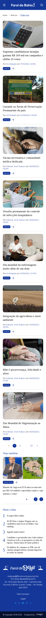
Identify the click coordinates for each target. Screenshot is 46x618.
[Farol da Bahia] (23, 5)
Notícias (14, 15)
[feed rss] (30, 603)
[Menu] (4, 5)
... (25, 446)
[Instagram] (27, 603)
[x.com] (19, 603)
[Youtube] (23, 603)
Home (5, 15)
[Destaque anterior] (36, 499)
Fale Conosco (23, 594)
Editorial (6, 68)
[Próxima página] (37, 446)
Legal (23, 599)
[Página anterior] (9, 446)
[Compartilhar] (13, 68)
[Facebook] (15, 603)
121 (31, 446)
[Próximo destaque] (41, 499)
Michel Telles (8, 482)
